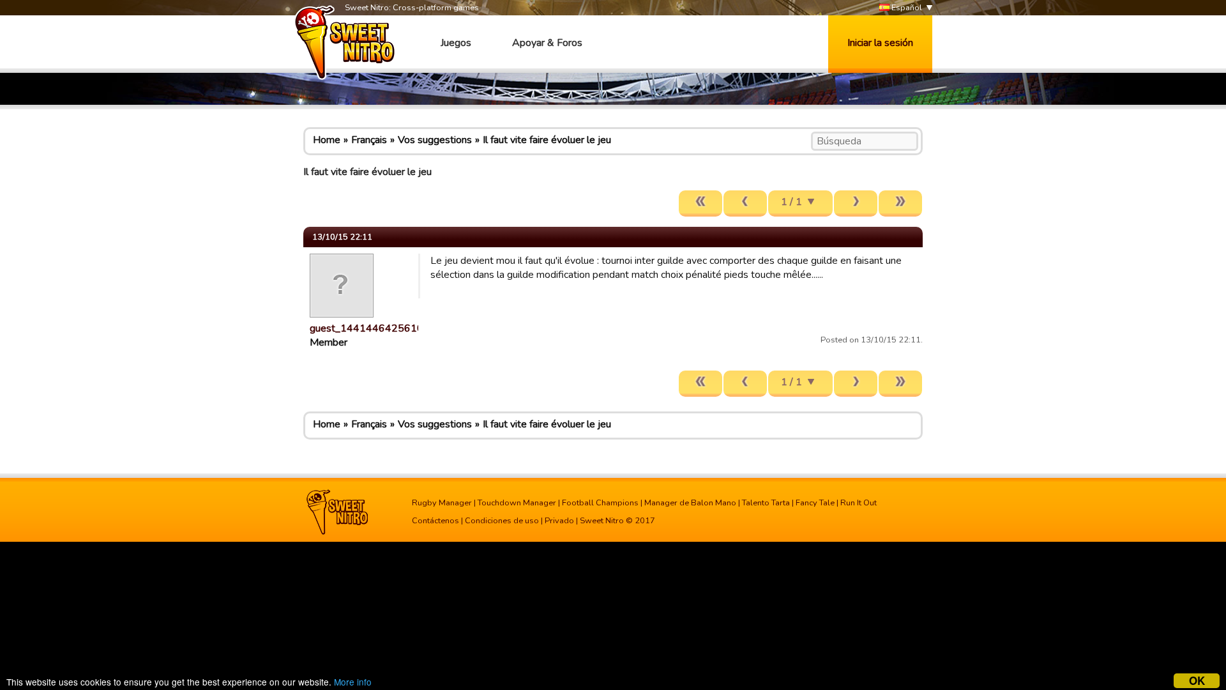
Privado (559, 520)
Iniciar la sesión (880, 43)
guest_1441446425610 (366, 328)
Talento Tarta (766, 503)
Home (326, 140)
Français (369, 140)
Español (905, 7)
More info (353, 681)
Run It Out (858, 503)
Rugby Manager (442, 503)
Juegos (456, 43)
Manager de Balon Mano (690, 503)
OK (1197, 680)
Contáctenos (435, 520)
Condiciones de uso (502, 520)
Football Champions (600, 503)
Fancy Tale (815, 503)
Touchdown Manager (517, 503)
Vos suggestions (435, 140)
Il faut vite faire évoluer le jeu (547, 140)
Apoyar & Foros (547, 43)
